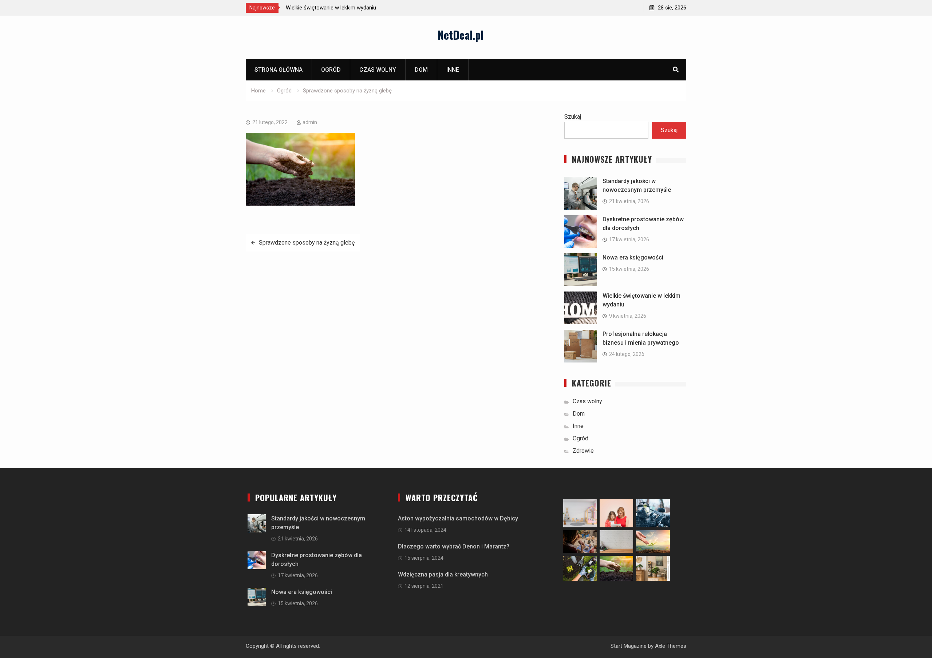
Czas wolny (377, 69)
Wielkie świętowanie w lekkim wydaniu (331, 7)
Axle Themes (670, 646)
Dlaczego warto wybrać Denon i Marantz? (453, 546)
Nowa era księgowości (633, 257)
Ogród (331, 69)
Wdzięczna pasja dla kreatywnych (443, 574)
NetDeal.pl (460, 35)
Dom (421, 69)
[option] (351, 7)
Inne (452, 69)
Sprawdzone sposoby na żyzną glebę (307, 242)
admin (310, 122)
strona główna (278, 69)
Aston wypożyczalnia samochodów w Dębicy (458, 518)
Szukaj (572, 116)
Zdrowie (583, 450)
